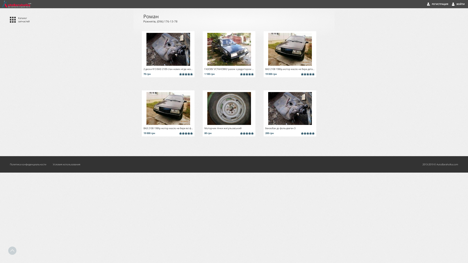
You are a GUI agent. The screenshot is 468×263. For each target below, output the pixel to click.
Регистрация (440, 4)
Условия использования (66, 164)
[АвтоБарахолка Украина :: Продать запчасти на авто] (16, 4)
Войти (460, 4)
